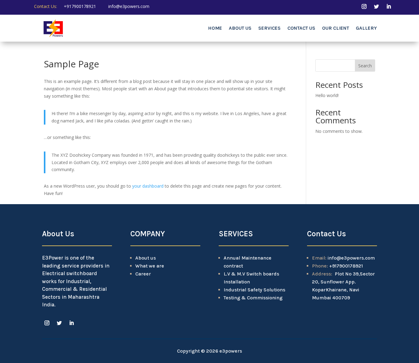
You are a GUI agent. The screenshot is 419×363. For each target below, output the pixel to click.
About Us (240, 28)
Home (215, 28)
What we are (149, 266)
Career (143, 274)
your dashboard (147, 186)
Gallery (366, 28)
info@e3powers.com (128, 6)
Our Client (335, 28)
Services (269, 28)
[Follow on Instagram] (364, 6)
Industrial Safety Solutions (254, 290)
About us (145, 258)
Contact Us (301, 28)
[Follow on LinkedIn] (389, 6)
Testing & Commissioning (253, 298)
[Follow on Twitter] (376, 6)
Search (365, 66)
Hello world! (327, 95)
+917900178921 (80, 6)
